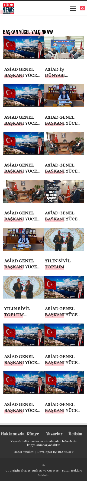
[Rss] (43, 465)
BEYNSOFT (66, 451)
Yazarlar (54, 434)
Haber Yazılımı (24, 451)
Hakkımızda (11, 434)
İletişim (75, 434)
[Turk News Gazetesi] (8, 7)
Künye (33, 434)
